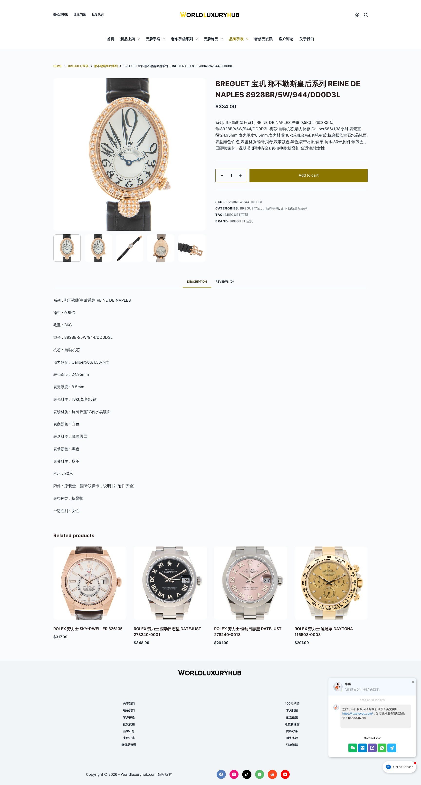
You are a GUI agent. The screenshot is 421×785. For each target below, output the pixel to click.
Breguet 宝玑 (241, 221)
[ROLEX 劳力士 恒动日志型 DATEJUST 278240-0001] (170, 583)
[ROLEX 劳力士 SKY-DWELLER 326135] (89, 583)
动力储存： (62, 362)
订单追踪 (292, 744)
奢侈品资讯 (60, 14)
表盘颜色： (62, 424)
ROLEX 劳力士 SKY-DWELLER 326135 (88, 628)
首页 (110, 39)
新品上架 (127, 39)
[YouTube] (285, 774)
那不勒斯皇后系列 (294, 208)
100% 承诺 (292, 703)
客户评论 (286, 39)
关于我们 (306, 39)
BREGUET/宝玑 (252, 208)
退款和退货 (292, 724)
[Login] (357, 15)
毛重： (58, 325)
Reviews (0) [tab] (225, 281)
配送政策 (292, 717)
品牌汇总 (129, 731)
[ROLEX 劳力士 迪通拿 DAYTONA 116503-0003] (331, 583)
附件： (58, 486)
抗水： (58, 473)
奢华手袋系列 (182, 39)
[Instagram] (234, 774)
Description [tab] (197, 281)
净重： (58, 312)
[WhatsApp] (259, 774)
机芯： (58, 350)
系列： (58, 300)
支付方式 (129, 738)
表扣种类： (62, 498)
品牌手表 (236, 39)
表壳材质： (62, 399)
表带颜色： (62, 449)
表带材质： (62, 461)
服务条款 (292, 738)
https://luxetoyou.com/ (357, 713)
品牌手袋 (153, 39)
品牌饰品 (211, 39)
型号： (58, 337)
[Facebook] (221, 774)
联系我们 (129, 710)
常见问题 (80, 14)
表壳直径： (62, 374)
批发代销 (98, 14)
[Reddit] (272, 774)
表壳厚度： (62, 387)
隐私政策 (292, 731)
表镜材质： (62, 411)
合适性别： (62, 510)
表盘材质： (62, 436)
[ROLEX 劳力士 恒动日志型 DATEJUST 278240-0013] (250, 583)
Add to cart (309, 175)
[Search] (366, 15)
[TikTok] (246, 774)
